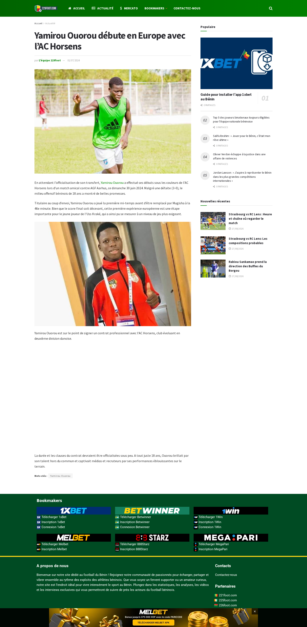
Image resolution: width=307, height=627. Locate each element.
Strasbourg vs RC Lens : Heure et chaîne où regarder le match (250, 218)
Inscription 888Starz (133, 549)
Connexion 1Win (209, 527)
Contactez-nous (187, 8)
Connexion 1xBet (53, 527)
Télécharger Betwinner (135, 517)
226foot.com (228, 605)
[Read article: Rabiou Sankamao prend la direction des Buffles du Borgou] (213, 269)
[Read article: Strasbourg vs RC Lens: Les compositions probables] (213, 245)
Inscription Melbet (54, 549)
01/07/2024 (73, 60)
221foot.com (228, 595)
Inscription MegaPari (212, 549)
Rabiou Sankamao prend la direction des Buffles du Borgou (248, 266)
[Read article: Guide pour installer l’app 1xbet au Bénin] (236, 63)
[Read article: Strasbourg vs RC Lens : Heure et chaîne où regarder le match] (213, 221)
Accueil (79, 8)
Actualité (105, 8)
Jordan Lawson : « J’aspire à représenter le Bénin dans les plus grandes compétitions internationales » (242, 177)
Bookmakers (154, 8)
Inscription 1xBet (53, 522)
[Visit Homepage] (46, 8)
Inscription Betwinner (134, 522)
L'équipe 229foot (50, 60)
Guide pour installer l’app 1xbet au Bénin (225, 97)
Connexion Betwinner (134, 527)
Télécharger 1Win (210, 517)
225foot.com (228, 600)
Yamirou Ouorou (112, 182)
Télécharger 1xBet (53, 517)
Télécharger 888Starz (134, 544)
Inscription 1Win (209, 522)
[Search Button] (271, 8)
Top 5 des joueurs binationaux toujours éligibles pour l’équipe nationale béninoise (241, 120)
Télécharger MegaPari (213, 544)
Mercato (131, 8)
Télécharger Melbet (54, 544)
